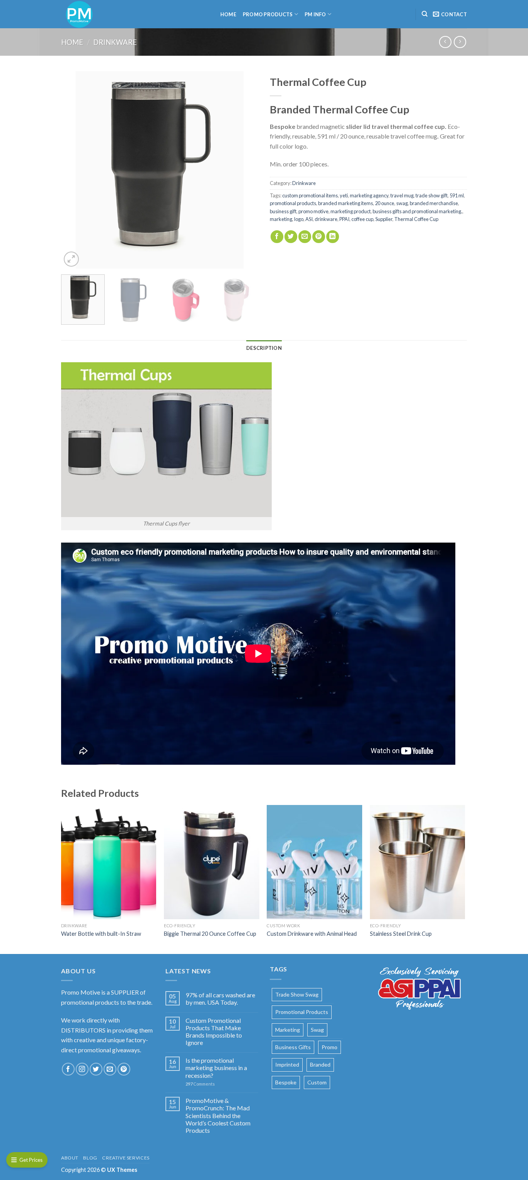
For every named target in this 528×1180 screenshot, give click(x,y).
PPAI (344, 219)
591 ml (457, 195)
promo (329, 1047)
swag (402, 203)
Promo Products (268, 14)
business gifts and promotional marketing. (417, 211)
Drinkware (115, 42)
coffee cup (362, 219)
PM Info (315, 14)
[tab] (264, 348)
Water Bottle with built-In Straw (101, 933)
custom (317, 1082)
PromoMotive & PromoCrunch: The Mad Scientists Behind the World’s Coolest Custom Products (218, 1115)
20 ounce (384, 203)
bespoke (285, 1082)
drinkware (326, 219)
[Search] (425, 14)
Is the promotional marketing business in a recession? (216, 1068)
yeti (344, 195)
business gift (283, 211)
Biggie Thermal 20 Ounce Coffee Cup (210, 933)
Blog (90, 1158)
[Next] (245, 170)
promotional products (293, 203)
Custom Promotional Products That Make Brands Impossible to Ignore (214, 1031)
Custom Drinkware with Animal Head (312, 933)
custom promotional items (310, 195)
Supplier (383, 219)
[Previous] (75, 170)
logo (298, 219)
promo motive (313, 211)
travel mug (402, 195)
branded (320, 1064)
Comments (200, 1083)
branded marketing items (345, 203)
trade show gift (432, 195)
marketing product (350, 211)
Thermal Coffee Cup (416, 219)
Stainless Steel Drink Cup (401, 933)
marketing (281, 219)
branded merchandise (434, 203)
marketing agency (369, 195)
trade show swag (297, 994)
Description (264, 348)
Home (228, 14)
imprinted (287, 1064)
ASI (309, 219)
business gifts (293, 1047)
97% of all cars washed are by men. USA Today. (220, 998)
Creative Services (125, 1158)
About (69, 1158)
